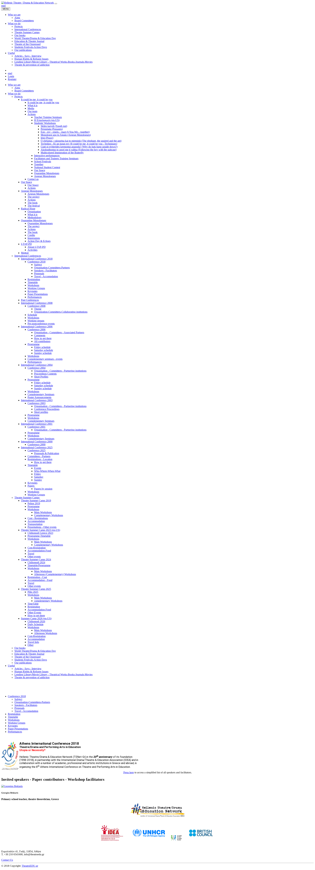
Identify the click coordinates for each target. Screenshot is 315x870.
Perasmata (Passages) (52, 129)
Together (38, 164)
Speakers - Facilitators (45, 270)
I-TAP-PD (26, 244)
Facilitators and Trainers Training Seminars (56, 158)
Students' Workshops (45, 123)
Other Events (34, 612)
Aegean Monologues (45, 176)
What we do (14, 93)
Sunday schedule (43, 353)
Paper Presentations (38, 294)
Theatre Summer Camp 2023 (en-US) (40, 530)
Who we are (14, 84)
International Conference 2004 (36, 364)
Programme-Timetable (39, 536)
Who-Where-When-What (47, 471)
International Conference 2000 (36, 441)
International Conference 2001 (36, 423)
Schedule (32, 314)
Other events (34, 556)
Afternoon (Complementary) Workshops (55, 574)
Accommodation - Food (40, 580)
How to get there (43, 338)
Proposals (39, 273)
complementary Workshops (48, 600)
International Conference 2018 (36, 258)
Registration (34, 279)
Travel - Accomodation (46, 276)
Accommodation (36, 521)
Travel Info (33, 642)
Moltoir (25, 252)
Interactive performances (47, 155)
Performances (35, 297)
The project (33, 196)
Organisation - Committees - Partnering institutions (60, 370)
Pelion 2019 (34, 503)
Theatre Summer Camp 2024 (36, 559)
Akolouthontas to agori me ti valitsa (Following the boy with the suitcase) (78, 149)
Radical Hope (28, 208)
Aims (17, 87)
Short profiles (41, 412)
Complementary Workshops (48, 515)
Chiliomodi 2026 (36, 621)
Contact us (33, 179)
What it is (32, 105)
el (5, 5)
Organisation (34, 211)
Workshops (33, 285)
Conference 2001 (36, 426)
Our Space (39, 170)
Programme (34, 344)
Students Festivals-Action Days (30, 659)
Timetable (33, 282)
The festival (34, 205)
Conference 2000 (36, 444)
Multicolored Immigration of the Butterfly (62, 152)
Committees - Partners (39, 456)
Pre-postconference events (41, 323)
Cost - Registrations (38, 518)
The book (33, 202)
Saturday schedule (43, 350)
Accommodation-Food (39, 550)
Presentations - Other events (42, 527)
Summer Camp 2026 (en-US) (36, 618)
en (2, 5)
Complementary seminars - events (45, 359)
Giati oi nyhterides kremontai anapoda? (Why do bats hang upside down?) (79, 146)
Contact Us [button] (7, 860)
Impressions (34, 238)
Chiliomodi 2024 (36, 562)
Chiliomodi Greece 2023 (40, 533)
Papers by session (43, 488)
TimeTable (33, 603)
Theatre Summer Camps (27, 497)
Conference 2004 (36, 367)
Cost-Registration (37, 547)
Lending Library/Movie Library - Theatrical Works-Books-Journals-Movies (53, 674)
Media (31, 108)
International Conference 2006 (36, 326)
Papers (31, 485)
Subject (38, 264)
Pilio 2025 (33, 592)
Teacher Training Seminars (48, 117)
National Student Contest (47, 167)
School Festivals (42, 161)
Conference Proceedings (46, 409)
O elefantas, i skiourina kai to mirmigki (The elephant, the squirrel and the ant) (81, 140)
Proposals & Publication (46, 453)
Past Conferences (30, 300)
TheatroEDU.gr (30, 865)
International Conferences (27, 255)
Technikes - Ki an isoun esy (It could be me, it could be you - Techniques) (79, 143)
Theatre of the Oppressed (27, 656)
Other (30, 645)
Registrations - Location (40, 459)
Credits (31, 235)
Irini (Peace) (47, 137)
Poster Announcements (39, 397)
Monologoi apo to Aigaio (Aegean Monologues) (66, 135)
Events (37, 468)
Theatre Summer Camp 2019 (36, 500)
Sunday (38, 479)
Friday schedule (42, 347)
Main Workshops (43, 512)
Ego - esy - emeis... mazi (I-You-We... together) (65, 132)
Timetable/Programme (39, 565)
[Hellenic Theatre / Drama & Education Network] (27, 2)
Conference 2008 (36, 306)
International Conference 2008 (36, 303)
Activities (32, 250)
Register (12, 79)
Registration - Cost (37, 577)
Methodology (35, 217)
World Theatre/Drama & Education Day (35, 651)
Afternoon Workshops (45, 633)
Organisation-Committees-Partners (52, 267)
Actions (32, 114)
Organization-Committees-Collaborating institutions (60, 311)
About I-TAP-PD (37, 247)
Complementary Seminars (41, 394)
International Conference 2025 (36, 447)
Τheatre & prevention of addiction (32, 677)
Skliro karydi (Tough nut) (54, 126)
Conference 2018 (36, 261)
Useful (11, 665)
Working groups (36, 320)
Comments (39, 335)
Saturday (38, 477)
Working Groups (36, 288)
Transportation (35, 524)
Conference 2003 (36, 403)
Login (11, 76)
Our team (32, 111)
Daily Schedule (35, 624)
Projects (18, 96)
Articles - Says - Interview (28, 668)
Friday (37, 474)
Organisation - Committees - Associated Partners (59, 332)
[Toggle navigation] (55, 3)
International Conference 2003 (36, 400)
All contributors (42, 341)
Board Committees (24, 90)
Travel (31, 553)
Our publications (23, 662)
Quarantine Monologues (46, 173)
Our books (19, 648)
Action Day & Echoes (39, 241)
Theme (37, 308)
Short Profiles (41, 376)
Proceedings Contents (45, 373)
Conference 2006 (36, 329)
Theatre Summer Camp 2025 (36, 589)
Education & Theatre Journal (29, 653)
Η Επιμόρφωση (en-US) (47, 120)
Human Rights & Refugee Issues (31, 671)
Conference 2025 (36, 450)
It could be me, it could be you (36, 99)
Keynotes (32, 291)
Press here (128, 772)
